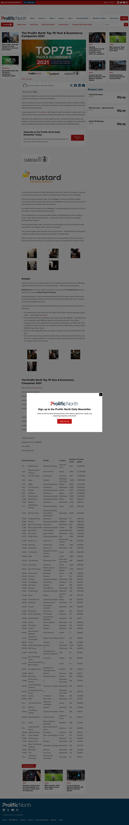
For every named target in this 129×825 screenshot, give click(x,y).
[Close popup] (100, 394)
